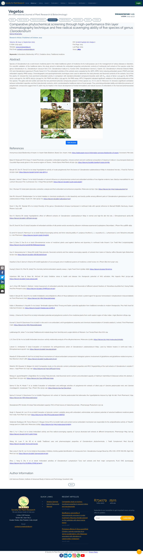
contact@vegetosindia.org (25, 49)
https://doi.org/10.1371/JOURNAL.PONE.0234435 (26, 463)
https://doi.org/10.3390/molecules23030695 (56, 424)
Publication (52, 20)
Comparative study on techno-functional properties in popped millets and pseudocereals (75, 504)
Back (71, 484)
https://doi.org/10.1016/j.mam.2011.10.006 (23, 279)
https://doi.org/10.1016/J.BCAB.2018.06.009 (32, 254)
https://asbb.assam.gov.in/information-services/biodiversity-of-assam (95, 153)
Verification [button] (82, 3)
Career (88, 20)
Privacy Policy (93, 552)
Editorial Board (65, 20)
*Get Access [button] (71, 143)
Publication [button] (54, 3)
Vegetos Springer (52, 502)
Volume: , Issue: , (22, 42)
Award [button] (47, 3)
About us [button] (33, 3)
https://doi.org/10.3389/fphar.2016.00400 (28, 325)
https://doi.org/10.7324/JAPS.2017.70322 (46, 368)
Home (27, 3)
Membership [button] (72, 3)
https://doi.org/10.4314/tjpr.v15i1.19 (59, 388)
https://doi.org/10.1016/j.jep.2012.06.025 (43, 349)
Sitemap (49, 506)
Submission (77, 20)
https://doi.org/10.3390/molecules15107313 (113, 189)
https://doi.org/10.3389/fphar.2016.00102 (41, 298)
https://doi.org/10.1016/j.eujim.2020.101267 (68, 182)
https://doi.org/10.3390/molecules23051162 (108, 339)
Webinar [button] (63, 3)
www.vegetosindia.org (23, 47)
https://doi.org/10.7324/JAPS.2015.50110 (40, 378)
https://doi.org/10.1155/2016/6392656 (36, 235)
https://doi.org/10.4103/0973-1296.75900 (23, 434)
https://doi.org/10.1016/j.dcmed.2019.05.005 (33, 453)
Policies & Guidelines (38, 20)
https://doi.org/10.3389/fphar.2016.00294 (23, 398)
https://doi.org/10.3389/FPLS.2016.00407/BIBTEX (48, 415)
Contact (96, 20)
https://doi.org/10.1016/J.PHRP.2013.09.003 (40, 288)
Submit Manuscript (53, 504)
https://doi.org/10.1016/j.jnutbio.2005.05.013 (42, 359)
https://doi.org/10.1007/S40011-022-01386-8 (40, 308)
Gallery (41, 3)
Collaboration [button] (92, 3)
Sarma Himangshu (16, 34)
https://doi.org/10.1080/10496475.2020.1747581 (94, 162)
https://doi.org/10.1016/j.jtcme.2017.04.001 (24, 444)
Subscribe (127, 518)
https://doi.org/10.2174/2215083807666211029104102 (27, 245)
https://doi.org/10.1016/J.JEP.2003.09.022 (23, 218)
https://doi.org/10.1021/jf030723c (101, 269)
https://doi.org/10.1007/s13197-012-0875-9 (33, 172)
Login (138, 3)
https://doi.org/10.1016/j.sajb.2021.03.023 (57, 199)
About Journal (22, 20)
